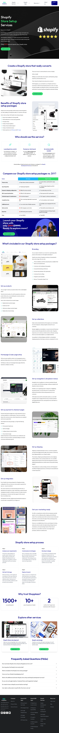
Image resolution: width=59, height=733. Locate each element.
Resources (36, 3)
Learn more (14, 649)
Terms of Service (14, 706)
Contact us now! (37, 93)
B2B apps (13, 130)
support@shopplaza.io (5, 702)
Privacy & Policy (14, 704)
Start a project (8, 234)
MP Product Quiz (24, 720)
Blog (51, 704)
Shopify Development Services (43, 705)
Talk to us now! (5, 49)
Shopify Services (14, 3)
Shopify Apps (25, 3)
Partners (52, 706)
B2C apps (19, 130)
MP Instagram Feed (24, 707)
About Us (12, 701)
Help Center (52, 701)
